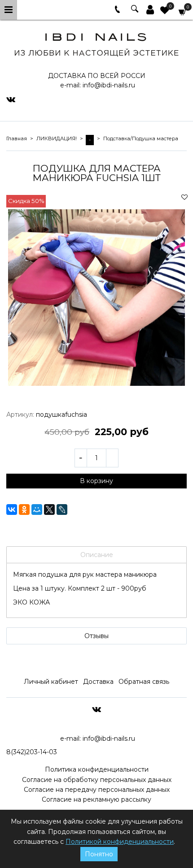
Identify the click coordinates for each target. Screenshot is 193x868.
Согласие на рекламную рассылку (96, 799)
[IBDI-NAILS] (96, 43)
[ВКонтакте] (11, 509)
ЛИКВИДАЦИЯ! (56, 138)
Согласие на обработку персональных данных (96, 780)
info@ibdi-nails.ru (109, 85)
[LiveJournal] (62, 509)
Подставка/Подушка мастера (140, 138)
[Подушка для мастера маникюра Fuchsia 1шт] (96, 297)
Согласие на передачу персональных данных (97, 790)
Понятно (99, 854)
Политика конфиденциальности (97, 769)
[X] (49, 509)
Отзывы (96, 636)
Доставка (98, 682)
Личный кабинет (51, 682)
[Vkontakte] (10, 99)
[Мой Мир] (36, 509)
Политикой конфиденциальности (120, 842)
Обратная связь (143, 682)
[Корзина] (183, 11)
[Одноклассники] (24, 509)
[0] (164, 11)
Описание (96, 555)
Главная (16, 138)
